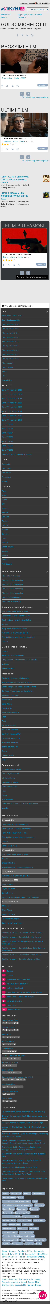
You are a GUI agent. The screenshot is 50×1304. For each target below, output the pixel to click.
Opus (35, 1201)
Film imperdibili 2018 (10, 358)
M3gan (20, 1197)
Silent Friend (7, 910)
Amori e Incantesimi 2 (10, 712)
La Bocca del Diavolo (10, 782)
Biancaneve (39, 1205)
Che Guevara (17, 1244)
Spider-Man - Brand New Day (18, 979)
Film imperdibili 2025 (10, 328)
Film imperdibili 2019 (10, 354)
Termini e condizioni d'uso (14, 1282)
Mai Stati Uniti (7, 1048)
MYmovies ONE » (6, 16)
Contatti (13, 1279)
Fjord (4, 721)
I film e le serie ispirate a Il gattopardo (17, 1205)
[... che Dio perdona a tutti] (24, 125)
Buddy (4, 795)
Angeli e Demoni (8, 1027)
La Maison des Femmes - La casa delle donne (20, 803)
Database (22, 1251)
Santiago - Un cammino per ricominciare (18, 691)
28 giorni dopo (38, 1193)
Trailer (22, 1256)
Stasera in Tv (31, 1254)
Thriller (6, 257)
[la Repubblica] (44, 3)
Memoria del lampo (9, 786)
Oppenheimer (22, 1209)
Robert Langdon (9, 1228)
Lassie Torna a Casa (10, 1020)
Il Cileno (5, 624)
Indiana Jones (14, 1224)
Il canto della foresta (10, 747)
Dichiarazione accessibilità (14, 1284)
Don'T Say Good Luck (10, 773)
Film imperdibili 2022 (10, 341)
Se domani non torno (10, 742)
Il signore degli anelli (11, 1240)
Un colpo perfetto (8, 1084)
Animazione (6, 477)
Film (30, 1251)
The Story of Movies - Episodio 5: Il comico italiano (22, 954)
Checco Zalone (8, 1209)
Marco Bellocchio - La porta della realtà (17, 867)
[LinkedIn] (27, 35)
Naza (4, 791)
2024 (20, 316)
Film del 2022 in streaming (12, 593)
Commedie (6, 464)
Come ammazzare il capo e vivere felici (17, 1077)
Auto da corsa (39, 1221)
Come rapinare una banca (12, 923)
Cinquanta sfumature (30, 1217)
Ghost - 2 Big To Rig (10, 845)
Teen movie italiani (10, 1232)
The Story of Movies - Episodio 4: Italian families (21, 959)
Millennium (34, 1228)
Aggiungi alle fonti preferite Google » (30, 16)
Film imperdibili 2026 (10, 324)
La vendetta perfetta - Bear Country (16, 615)
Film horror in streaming (11, 601)
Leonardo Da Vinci (22, 1213)
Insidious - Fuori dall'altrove (13, 655)
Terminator (29, 1244)
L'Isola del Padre (8, 778)
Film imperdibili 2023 (10, 337)
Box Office (43, 1254)
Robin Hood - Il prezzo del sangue (20, 996)
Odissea (10, 975)
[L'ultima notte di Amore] (24, 240)
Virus (5, 1224)
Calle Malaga (7, 704)
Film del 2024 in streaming (12, 584)
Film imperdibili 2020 (10, 350)
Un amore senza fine (10, 1091)
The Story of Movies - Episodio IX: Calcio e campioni (22, 932)
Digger (4, 759)
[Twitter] (22, 35)
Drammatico (7, 78)
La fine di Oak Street (15, 988)
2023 (19, 257)
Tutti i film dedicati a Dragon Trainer (16, 1201)
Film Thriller (6, 468)
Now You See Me (9, 1197)
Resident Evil (7, 699)
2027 (4, 316)
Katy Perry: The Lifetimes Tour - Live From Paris (20, 897)
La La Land (11, 1005)
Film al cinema (7, 367)
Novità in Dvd (7, 380)
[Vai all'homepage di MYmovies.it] (13, 10)
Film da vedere (8, 363)
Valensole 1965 (8, 668)
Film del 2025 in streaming (12, 580)
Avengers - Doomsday (10, 695)
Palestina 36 (7, 708)
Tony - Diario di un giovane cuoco (15, 611)
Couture (5, 641)
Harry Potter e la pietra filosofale (14, 628)
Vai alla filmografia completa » (36, 97)
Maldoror (5, 664)
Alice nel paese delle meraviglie (33, 1240)
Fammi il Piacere (8, 914)
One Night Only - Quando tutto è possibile (18, 637)
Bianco (4, 751)
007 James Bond (24, 1221)
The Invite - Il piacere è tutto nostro (15, 678)
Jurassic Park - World (11, 1217)
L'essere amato (8, 755)
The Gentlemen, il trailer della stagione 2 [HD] (20, 1167)
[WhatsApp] (32, 35)
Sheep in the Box (8, 863)
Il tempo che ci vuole (10, 1062)
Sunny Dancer (7, 893)
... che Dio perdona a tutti (17, 138)
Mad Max (6, 1244)
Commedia (6, 141)
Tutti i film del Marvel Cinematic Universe (18, 1236)
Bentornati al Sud (9, 725)
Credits (5, 1279)
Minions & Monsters (14, 1001)
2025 (15, 316)
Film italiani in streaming (11, 597)
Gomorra (27, 1193)
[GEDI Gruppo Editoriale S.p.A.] (35, 3)
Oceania (5, 651)
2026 (23, 78)
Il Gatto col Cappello (10, 729)
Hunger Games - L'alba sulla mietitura (17, 682)
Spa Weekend (7, 799)
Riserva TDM (33, 1282)
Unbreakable (28, 1224)
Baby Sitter (34, 1209)
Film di (4, 371)
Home (4, 1251)
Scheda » (43, 85)
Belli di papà (7, 1098)
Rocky (38, 1244)
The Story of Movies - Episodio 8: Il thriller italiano (21, 937)
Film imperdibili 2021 (10, 346)
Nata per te (6, 1034)
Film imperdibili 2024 (10, 333)
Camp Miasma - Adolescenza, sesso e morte (19, 660)
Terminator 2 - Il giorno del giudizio (15, 633)
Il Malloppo (6, 906)
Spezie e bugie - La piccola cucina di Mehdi (19, 686)
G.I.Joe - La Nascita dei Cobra (14, 1055)
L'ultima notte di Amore (17, 254)
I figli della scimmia (14, 75)
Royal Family (8, 1213)
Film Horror (6, 472)
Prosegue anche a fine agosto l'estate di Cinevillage (22, 1122)
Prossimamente (10, 1256)
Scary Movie (16, 1193)
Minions (6, 1193)
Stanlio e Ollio (7, 1070)
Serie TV (13, 1254)
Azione (4, 481)
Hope (4, 716)
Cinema (12, 1251)
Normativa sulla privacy (29, 1279)
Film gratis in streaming (11, 576)
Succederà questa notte (11, 738)
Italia (16, 78)
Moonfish (5, 808)
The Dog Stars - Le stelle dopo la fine (16, 620)
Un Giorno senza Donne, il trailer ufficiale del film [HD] (23, 1111)
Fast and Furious (26, 1232)
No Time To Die (8, 1041)
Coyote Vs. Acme (8, 888)
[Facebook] (17, 35)
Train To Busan (8, 884)
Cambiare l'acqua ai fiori (11, 734)
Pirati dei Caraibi (9, 1221)
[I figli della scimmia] (24, 61)
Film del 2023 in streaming (12, 588)
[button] (42, 1295)
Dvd (21, 1254)
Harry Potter (22, 1228)
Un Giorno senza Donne (11, 769)
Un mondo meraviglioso (11, 918)
